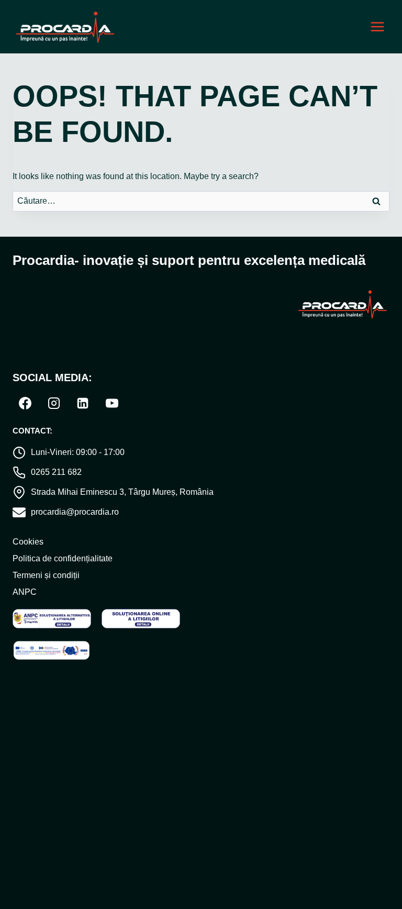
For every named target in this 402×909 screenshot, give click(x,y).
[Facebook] (25, 403)
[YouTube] (112, 403)
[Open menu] (377, 27)
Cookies (28, 541)
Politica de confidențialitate (63, 558)
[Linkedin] (82, 403)
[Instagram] (53, 403)
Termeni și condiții (46, 575)
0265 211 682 (56, 472)
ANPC (25, 591)
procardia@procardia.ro (75, 511)
